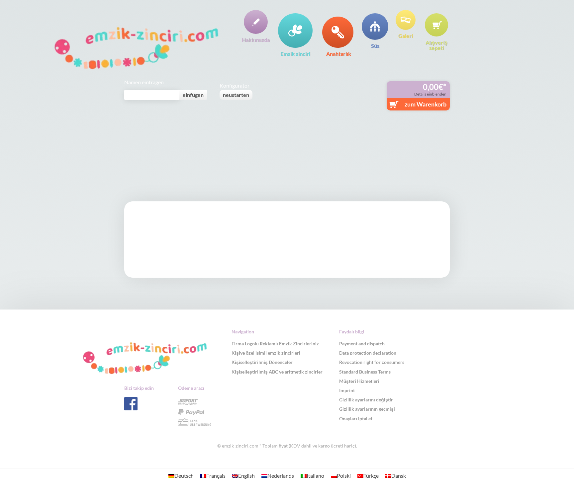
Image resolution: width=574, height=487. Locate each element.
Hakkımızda (256, 39)
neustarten (236, 95)
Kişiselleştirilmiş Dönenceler (262, 362)
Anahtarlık (338, 53)
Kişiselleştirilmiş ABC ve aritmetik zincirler (277, 372)
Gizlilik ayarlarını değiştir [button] (366, 399)
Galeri (405, 35)
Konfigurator (234, 85)
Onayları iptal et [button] (355, 418)
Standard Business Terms (365, 372)
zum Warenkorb (425, 104)
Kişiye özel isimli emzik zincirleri (266, 353)
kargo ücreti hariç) (337, 446)
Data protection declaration (367, 353)
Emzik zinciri (295, 53)
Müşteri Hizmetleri (359, 381)
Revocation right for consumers (371, 362)
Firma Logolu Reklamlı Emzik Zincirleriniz (275, 343)
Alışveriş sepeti (436, 44)
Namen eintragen (144, 82)
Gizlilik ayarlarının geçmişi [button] (367, 409)
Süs (375, 45)
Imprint (347, 390)
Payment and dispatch (362, 343)
